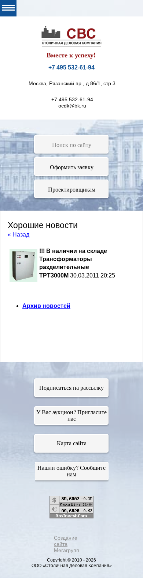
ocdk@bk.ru (72, 106)
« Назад (18, 234)
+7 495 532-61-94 (71, 67)
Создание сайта (65, 541)
